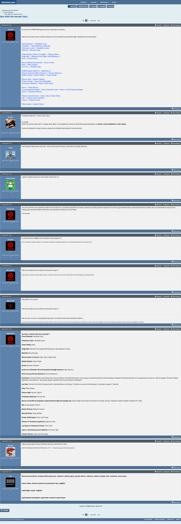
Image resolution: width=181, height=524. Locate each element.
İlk (83, 20)
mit (10, 476)
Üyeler (94, 6)
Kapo (10, 148)
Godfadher (11, 209)
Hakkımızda (170, 519)
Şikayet (167, 25)
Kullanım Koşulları (160, 519)
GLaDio (10, 117)
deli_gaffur (10, 270)
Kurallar (102, 6)
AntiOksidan (10, 178)
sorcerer (10, 239)
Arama (111, 6)
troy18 (10, 29)
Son (98, 20)
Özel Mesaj (176, 25)
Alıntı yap (176, 109)
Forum (72, 6)
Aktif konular (83, 6)
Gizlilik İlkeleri (148, 519)
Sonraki (93, 20)
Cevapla (5, 510)
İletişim (178, 519)
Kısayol (159, 25)
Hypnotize (10, 301)
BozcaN (10, 445)
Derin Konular (8, 12)
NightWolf (10, 333)
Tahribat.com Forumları (10, 10)
